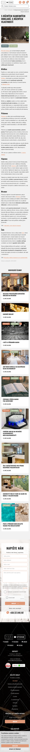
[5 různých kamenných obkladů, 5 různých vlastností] (15, 34)
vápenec (13, 166)
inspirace (5, 45)
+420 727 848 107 (17, 612)
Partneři (15, 702)
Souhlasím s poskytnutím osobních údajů (17, 591)
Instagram (15, 642)
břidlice (3, 78)
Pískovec (3, 116)
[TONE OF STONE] (7, 2)
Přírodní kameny (15, 690)
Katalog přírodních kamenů (15, 684)
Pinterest (11, 645)
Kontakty (15, 705)
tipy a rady (13, 45)
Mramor (18, 196)
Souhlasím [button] (15, 746)
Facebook (6, 642)
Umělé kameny (15, 693)
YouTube (20, 645)
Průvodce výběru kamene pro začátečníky (15, 257)
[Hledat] (2, 6)
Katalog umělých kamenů (15, 687)
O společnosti (15, 699)
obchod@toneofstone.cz (15, 660)
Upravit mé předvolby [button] (15, 749)
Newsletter (15, 709)
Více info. (25, 588)
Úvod (6, 10)
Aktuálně (10, 10)
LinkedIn (25, 642)
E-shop (15, 696)
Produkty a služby (15, 677)
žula (23, 232)
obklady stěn (6, 84)
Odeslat (14, 603)
